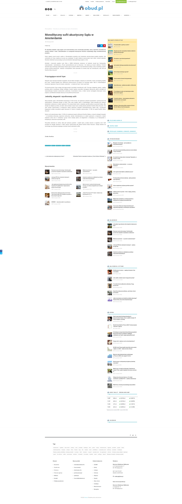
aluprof (104, 454)
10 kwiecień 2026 (119, 94)
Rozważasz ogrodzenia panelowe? (122, 58)
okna (76, 447)
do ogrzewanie (103, 452)
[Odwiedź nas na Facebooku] (46, 9)
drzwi (72, 449)
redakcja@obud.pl (132, 1)
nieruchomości (103, 447)
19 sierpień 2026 (56, 204)
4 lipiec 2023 (118, 67)
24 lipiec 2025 (118, 60)
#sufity (53, 145)
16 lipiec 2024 (118, 54)
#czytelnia (47, 145)
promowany (69, 454)
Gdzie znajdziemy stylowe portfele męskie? (123, 185)
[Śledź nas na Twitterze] (48, 9)
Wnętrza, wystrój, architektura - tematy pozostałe (63, 452)
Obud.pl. (86, 497)
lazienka (91, 454)
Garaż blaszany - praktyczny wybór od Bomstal (125, 85)
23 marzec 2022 (118, 294)
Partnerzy (56, 470)
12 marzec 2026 (118, 350)
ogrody (118, 447)
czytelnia (61, 447)
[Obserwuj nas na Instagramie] (51, 9)
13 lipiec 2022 (118, 273)
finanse (75, 449)
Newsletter (108, 1)
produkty (80, 447)
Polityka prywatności (100, 1)
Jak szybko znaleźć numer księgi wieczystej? (123, 277)
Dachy (95, 467)
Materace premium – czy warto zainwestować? (124, 238)
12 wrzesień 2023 (119, 146)
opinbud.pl (76, 475)
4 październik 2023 (119, 167)
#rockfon (68, 145)
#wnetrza (58, 145)
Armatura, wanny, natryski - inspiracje (119, 452)
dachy (122, 447)
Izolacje (96, 470)
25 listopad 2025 (119, 87)
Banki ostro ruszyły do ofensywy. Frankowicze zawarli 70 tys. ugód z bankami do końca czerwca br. (124, 370)
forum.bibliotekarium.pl (79, 478)
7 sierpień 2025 (118, 365)
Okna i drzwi (97, 481)
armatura (75, 454)
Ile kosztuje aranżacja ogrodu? (121, 71)
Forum (113, 1)
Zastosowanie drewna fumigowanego (123, 78)
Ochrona (96, 473)
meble (64, 454)
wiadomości (55, 447)
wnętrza (86, 449)
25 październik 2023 (119, 195)
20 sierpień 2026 (88, 189)
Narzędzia (96, 489)
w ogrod (89, 452)
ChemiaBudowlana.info (121, 1)
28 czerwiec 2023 (119, 160)
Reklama (87, 1)
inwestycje (119, 449)
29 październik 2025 (119, 109)
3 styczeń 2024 (118, 181)
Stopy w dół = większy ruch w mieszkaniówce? (124, 341)
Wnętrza (96, 475)
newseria (85, 452)
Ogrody (95, 478)
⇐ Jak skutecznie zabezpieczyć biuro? (54, 156)
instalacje (86, 447)
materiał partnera (56, 449)
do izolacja (86, 454)
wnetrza (72, 447)
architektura (95, 449)
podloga (100, 454)
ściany (97, 447)
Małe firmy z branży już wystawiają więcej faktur (124, 384)
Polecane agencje (115, 120)
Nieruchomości (97, 486)
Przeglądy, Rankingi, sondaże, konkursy (122, 131)
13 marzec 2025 (118, 187)
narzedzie (114, 449)
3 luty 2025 (117, 46)
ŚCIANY (96, 464)
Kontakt (92, 1)
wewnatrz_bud (96, 452)
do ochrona (59, 454)
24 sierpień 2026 (56, 173)
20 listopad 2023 (118, 202)
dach (81, 452)
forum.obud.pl (77, 467)
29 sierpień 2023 (118, 380)
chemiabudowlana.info (79, 464)
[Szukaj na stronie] (54, 9)
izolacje (68, 449)
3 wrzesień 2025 (118, 386)
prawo (93, 447)
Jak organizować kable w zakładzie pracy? (123, 171)
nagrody (109, 447)
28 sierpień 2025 (118, 343)
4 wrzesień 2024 (118, 153)
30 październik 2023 (119, 209)
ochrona (109, 452)
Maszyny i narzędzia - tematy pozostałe (115, 454)
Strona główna (48, 28)
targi (80, 449)
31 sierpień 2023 (118, 373)
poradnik (114, 447)
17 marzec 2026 (119, 73)
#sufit (63, 145)
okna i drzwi (67, 447)
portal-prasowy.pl (78, 473)
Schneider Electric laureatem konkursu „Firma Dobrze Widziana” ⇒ (89, 156)
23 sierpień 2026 (88, 180)
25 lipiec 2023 (118, 173)
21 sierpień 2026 (56, 189)
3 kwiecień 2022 (118, 301)
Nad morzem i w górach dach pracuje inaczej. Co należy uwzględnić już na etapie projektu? (93, 186)
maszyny (63, 449)
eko (82, 449)
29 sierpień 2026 (118, 227)
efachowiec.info (78, 470)
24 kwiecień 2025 (118, 321)
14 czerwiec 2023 (119, 279)
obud (90, 449)
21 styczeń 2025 (119, 80)
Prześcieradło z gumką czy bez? (121, 44)
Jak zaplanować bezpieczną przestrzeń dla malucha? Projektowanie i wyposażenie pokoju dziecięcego (61, 186)
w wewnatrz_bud (102, 449)
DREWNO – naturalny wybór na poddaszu (60, 202)
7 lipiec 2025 (117, 328)
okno (90, 447)
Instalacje (96, 483)
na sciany (76, 452)
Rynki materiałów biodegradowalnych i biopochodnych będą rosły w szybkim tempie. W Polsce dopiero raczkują (124, 318)
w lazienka (80, 454)
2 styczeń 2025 (118, 337)
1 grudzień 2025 (118, 357)
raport (95, 454)
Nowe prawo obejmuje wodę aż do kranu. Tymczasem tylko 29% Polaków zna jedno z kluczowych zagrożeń (61, 194)
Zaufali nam (113, 126)
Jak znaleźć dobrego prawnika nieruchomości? (125, 65)
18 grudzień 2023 (119, 101)
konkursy (109, 449)
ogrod (54, 454)
